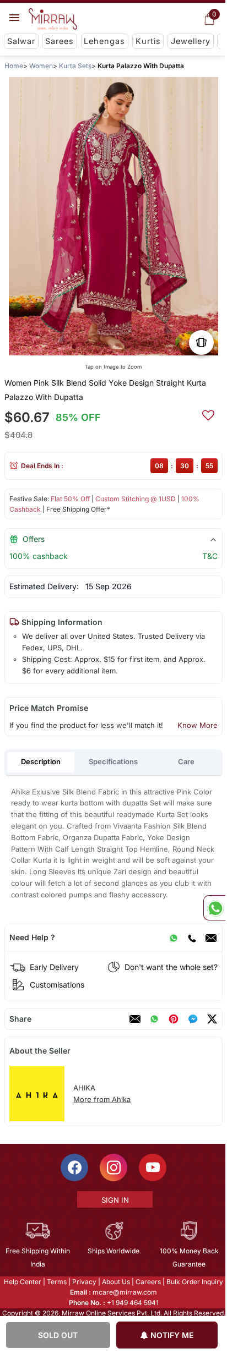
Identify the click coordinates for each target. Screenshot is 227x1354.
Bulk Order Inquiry (194, 1282)
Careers (147, 1282)
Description (41, 761)
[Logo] (53, 19)
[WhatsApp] (173, 937)
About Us (115, 1282)
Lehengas (104, 41)
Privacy (84, 1282)
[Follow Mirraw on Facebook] (74, 1167)
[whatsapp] (154, 1018)
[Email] (211, 937)
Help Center (22, 1282)
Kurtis (148, 41)
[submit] (208, 414)
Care (186, 761)
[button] (74, 346)
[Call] (191, 937)
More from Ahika (102, 1099)
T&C (210, 556)
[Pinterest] (173, 1018)
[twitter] (212, 1018)
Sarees (59, 41)
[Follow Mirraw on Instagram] (113, 1167)
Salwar (21, 41)
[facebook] (192, 1018)
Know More (197, 725)
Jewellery (190, 41)
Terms (56, 1282)
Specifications (113, 761)
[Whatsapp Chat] (214, 907)
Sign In (114, 1200)
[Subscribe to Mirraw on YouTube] (152, 1167)
